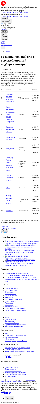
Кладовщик (10, 148)
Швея (8, 188)
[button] (3, 41)
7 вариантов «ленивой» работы (16, 258)
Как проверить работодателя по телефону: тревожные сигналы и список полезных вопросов (19, 252)
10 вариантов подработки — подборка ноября (21, 243)
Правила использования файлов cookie (14, 16)
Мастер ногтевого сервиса (9, 177)
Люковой (9, 211)
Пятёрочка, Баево (28, 275)
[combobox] (9, 398)
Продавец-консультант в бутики (10, 129)
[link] (4, 36)
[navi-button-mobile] (3, 47)
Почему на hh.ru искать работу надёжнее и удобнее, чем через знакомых (19, 264)
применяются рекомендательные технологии (18, 381)
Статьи (7, 52)
